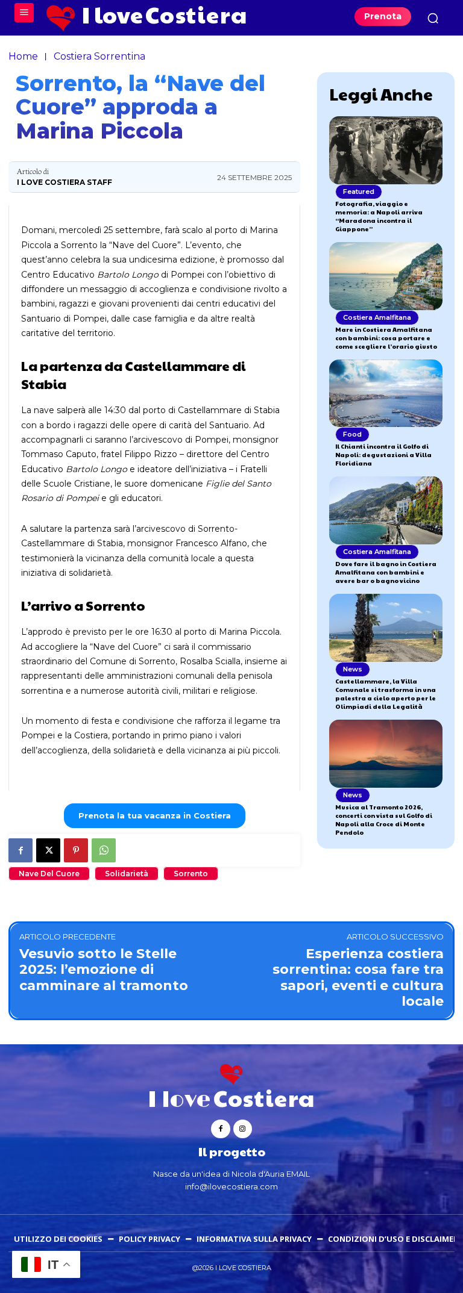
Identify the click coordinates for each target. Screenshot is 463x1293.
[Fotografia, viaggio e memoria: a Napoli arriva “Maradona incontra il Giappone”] (386, 150)
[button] (433, 18)
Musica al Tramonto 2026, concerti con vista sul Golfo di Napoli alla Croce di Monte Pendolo (383, 820)
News (352, 669)
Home (23, 56)
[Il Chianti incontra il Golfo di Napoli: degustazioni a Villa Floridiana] (386, 394)
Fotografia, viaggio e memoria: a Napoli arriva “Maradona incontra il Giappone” (379, 216)
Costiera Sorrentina (99, 56)
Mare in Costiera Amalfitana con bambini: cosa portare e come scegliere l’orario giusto (386, 338)
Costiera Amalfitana (377, 317)
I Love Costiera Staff (64, 182)
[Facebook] (20, 850)
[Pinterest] (76, 850)
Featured (358, 191)
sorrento (191, 873)
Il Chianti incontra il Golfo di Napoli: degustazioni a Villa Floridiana (383, 454)
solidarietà (126, 873)
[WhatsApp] (104, 850)
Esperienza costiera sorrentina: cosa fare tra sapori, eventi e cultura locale (358, 977)
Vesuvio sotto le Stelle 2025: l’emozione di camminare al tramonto (103, 970)
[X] (48, 850)
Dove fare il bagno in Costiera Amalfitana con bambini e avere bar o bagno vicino (385, 572)
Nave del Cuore (49, 873)
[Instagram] (242, 1129)
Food (352, 434)
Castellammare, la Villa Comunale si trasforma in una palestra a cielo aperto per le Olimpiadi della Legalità (385, 694)
